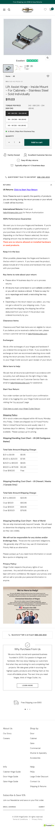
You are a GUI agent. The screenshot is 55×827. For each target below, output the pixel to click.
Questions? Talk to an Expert (29, 177)
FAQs (32, 771)
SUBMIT (42, 807)
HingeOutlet (23, 817)
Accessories (35, 758)
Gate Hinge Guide (10, 781)
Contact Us (35, 781)
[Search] (9, 10)
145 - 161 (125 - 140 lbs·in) (17, 125)
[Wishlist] (45, 10)
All (14, 76)
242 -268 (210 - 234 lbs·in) (17, 113)
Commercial (35, 748)
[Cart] (50, 10)
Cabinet (33, 738)
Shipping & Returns (38, 786)
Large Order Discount (39, 776)
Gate (32, 743)
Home (8, 76)
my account (18, 402)
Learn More (27, 685)
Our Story (7, 733)
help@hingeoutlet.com (37, 333)
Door (32, 733)
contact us (22, 432)
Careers (6, 738)
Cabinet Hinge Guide (12, 771)
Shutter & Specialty (38, 753)
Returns (7, 185)
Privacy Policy (37, 819)
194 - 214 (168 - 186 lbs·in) (17, 119)
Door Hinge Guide (10, 776)
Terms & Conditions (20, 819)
